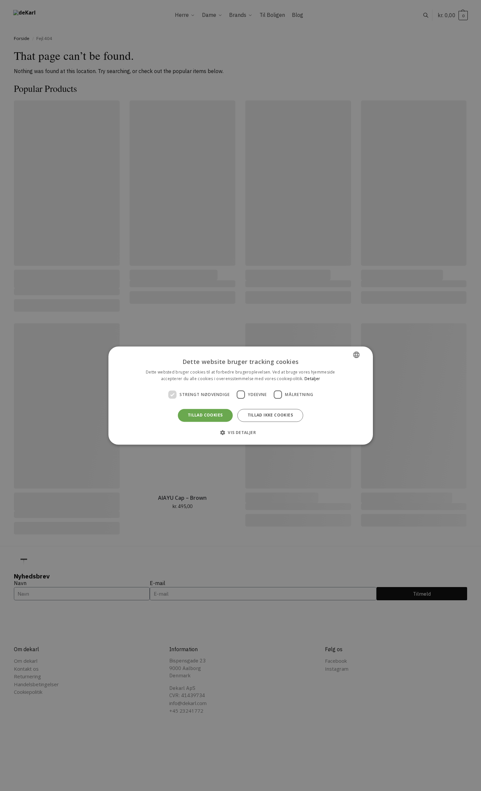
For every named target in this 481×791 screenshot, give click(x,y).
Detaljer (312, 378)
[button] (240, 432)
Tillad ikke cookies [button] (270, 415)
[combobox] (356, 354)
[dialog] (240, 395)
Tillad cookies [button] (205, 415)
